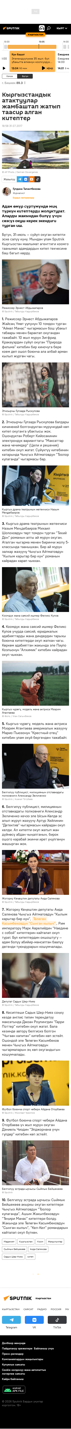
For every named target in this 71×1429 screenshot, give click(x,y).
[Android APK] (14, 1390)
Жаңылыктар (55, 1241)
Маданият (9, 1241)
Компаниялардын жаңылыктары (22, 1359)
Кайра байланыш (13, 1379)
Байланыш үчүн (44, 1348)
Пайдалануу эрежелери (17, 1348)
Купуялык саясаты (13, 1364)
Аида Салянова (38, 1249)
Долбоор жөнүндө (13, 1343)
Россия (56, 1309)
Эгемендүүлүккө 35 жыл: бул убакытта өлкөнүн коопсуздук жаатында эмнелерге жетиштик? (31, 63)
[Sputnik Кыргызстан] (12, 30)
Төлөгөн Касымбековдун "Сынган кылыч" (28, 921)
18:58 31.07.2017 (12, 126)
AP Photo (9, 172)
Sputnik (9, 799)
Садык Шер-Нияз (13, 1256)
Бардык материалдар (23, 197)
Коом (40, 1241)
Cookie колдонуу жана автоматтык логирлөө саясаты (24, 1371)
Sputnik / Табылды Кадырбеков (22, 311)
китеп (30, 1256)
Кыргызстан (26, 1241)
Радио (42, 1309)
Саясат (28, 1309)
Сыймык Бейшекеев (14, 1249)
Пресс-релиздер (12, 1354)
